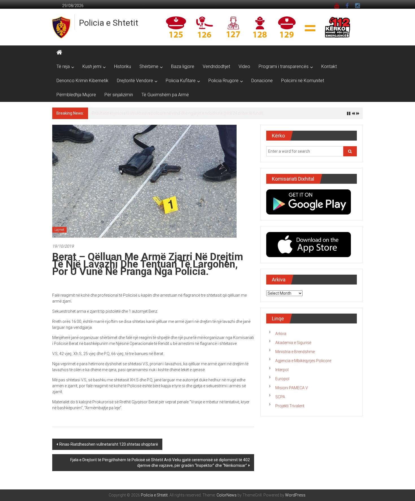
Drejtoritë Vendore (135, 80)
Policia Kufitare (181, 80)
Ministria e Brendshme (295, 355)
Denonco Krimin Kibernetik (82, 80)
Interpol (282, 373)
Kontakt (329, 66)
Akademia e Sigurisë (293, 346)
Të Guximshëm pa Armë (165, 94)
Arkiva (280, 336)
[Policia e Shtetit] (59, 52)
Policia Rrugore (223, 80)
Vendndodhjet (216, 66)
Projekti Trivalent (289, 409)
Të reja (63, 66)
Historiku (122, 66)
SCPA (280, 400)
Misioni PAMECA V (291, 391)
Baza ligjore (182, 66)
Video (244, 66)
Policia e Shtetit (108, 23)
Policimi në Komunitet (302, 80)
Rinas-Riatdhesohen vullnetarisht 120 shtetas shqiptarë (108, 447)
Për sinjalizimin (118, 94)
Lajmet (59, 233)
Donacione (262, 80)
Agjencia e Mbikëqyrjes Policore (303, 364)
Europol (282, 382)
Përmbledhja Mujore (76, 94)
